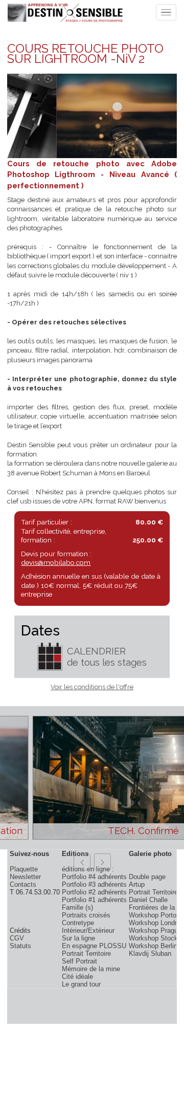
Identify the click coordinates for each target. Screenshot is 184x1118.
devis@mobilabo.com (55, 562)
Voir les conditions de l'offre (92, 687)
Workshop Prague (155, 930)
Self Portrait (79, 961)
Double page (147, 877)
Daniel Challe (148, 900)
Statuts (20, 946)
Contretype (78, 923)
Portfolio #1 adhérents (94, 900)
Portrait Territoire (86, 953)
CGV (17, 938)
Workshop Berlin (153, 946)
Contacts (23, 884)
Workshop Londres (156, 923)
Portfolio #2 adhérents (94, 892)
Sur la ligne (78, 938)
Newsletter (25, 877)
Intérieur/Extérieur (88, 930)
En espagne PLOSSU (94, 946)
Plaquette (24, 869)
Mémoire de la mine (91, 969)
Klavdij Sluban (150, 953)
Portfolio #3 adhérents (94, 884)
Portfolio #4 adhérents (94, 877)
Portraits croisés (86, 915)
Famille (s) (77, 907)
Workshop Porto (152, 915)
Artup (137, 884)
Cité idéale (77, 976)
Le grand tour (81, 984)
